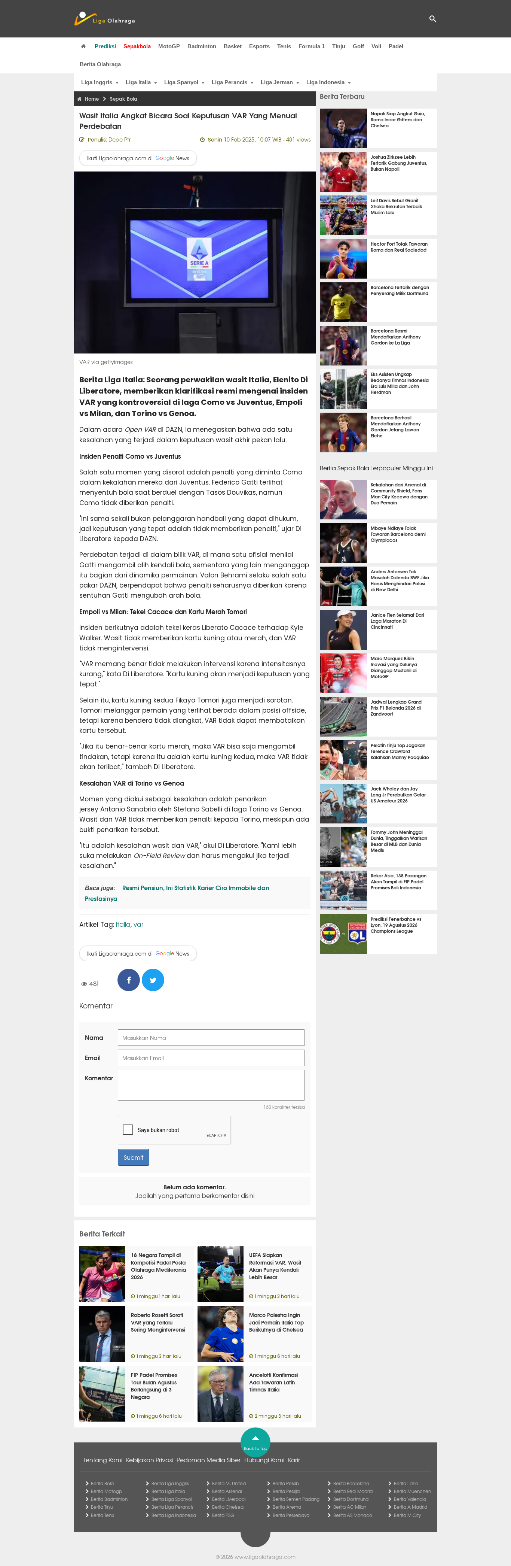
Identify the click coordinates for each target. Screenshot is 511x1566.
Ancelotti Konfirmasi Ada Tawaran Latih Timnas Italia (273, 1382)
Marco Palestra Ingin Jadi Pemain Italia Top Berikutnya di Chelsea (276, 1322)
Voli (376, 46)
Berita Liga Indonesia (174, 1515)
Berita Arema (287, 1506)
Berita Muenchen (412, 1491)
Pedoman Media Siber (209, 1459)
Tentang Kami (102, 1459)
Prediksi (105, 46)
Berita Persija (286, 1491)
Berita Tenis (102, 1515)
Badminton (201, 46)
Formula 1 (312, 46)
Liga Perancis (229, 82)
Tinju (338, 46)
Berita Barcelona (351, 1483)
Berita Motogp (106, 1491)
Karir (294, 1459)
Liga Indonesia (325, 82)
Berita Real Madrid (353, 1491)
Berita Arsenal (227, 1491)
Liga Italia (138, 82)
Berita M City (407, 1515)
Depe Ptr (119, 139)
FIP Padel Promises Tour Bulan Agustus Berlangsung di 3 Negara (154, 1386)
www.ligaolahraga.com (265, 1556)
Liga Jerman (277, 82)
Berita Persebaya (291, 1515)
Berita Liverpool (228, 1499)
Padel (396, 46)
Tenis (284, 46)
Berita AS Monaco (352, 1515)
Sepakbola (137, 46)
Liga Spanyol (181, 82)
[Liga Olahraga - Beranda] (104, 18)
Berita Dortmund (350, 1499)
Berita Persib (286, 1483)
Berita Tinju (102, 1506)
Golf (358, 46)
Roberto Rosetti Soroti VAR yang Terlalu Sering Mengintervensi (158, 1322)
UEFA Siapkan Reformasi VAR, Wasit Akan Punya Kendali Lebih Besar (275, 1266)
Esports (259, 46)
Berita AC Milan (349, 1506)
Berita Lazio (406, 1483)
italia (123, 924)
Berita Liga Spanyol (172, 1499)
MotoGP (169, 46)
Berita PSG (223, 1515)
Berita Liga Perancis (172, 1506)
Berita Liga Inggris (170, 1483)
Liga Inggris (96, 82)
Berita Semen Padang (296, 1499)
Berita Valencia (410, 1499)
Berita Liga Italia (168, 1491)
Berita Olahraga (100, 64)
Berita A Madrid (410, 1506)
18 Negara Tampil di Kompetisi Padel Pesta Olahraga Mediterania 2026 (158, 1266)
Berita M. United (229, 1483)
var (138, 924)
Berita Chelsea (228, 1506)
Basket (233, 46)
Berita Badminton (109, 1499)
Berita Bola (102, 1483)
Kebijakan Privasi (149, 1459)
